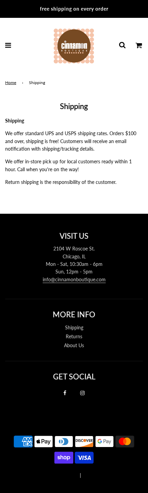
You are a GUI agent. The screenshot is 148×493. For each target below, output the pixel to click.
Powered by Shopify (104, 475)
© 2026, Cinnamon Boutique (47, 475)
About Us (74, 345)
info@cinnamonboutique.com (74, 279)
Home (10, 82)
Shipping (74, 327)
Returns (74, 336)
